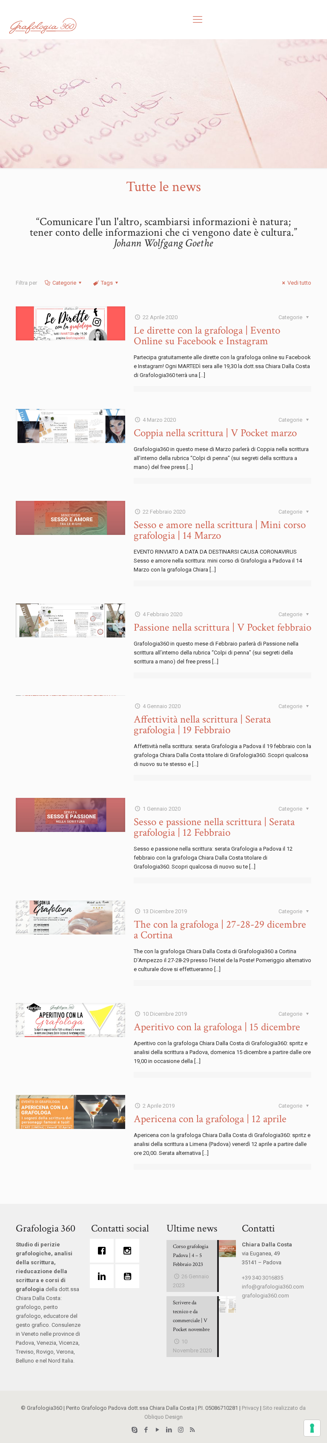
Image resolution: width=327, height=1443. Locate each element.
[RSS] (192, 1430)
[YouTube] (157, 1430)
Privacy (250, 1408)
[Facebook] (104, 1250)
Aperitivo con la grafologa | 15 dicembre (217, 1027)
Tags (107, 283)
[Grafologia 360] (42, 25)
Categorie (64, 283)
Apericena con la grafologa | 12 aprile (210, 1119)
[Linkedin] (104, 1276)
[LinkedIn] (169, 1430)
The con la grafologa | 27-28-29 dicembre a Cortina (220, 929)
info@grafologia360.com (273, 1286)
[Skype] (134, 1430)
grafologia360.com (265, 1295)
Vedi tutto (299, 283)
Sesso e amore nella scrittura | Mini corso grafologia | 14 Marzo (220, 530)
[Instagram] (129, 1250)
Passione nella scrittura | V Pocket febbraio (222, 627)
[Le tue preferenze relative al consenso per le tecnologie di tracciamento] (312, 1428)
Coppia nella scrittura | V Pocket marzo (215, 433)
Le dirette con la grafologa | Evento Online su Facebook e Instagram (207, 335)
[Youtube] (129, 1276)
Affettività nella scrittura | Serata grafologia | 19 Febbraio (202, 724)
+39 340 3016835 (262, 1277)
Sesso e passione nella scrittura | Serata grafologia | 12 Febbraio (214, 827)
